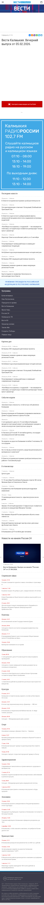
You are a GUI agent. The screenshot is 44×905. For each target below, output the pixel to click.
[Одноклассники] (32, 35)
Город (9, 495)
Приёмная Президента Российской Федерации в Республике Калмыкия (22, 283)
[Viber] (34, 35)
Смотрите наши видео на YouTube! (23, 104)
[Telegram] (41, 35)
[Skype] (39, 35)
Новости (11, 271)
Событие (15, 346)
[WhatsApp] (37, 35)
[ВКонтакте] (30, 35)
